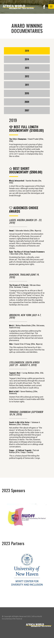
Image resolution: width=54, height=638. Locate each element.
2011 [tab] (27, 84)
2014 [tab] (27, 59)
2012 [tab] (27, 76)
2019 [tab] (27, 50)
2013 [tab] (27, 67)
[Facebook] (44, 7)
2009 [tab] (27, 101)
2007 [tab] (27, 110)
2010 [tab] (27, 93)
